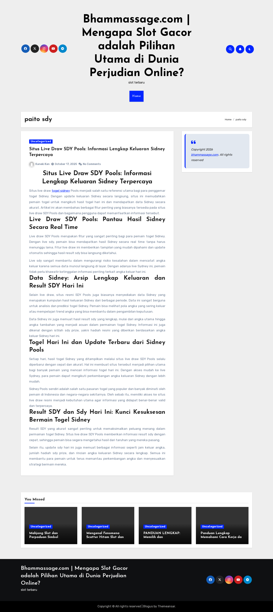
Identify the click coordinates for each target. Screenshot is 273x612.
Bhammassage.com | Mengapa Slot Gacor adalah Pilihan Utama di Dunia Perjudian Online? (137, 46)
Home (136, 96)
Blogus (148, 606)
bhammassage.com (204, 154)
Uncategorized (41, 141)
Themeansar (166, 606)
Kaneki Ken (42, 164)
